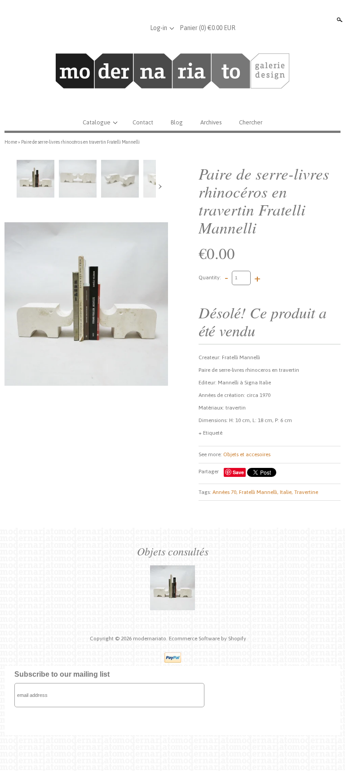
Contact (143, 122)
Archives (210, 122)
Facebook (107, 28)
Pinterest (137, 28)
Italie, (286, 492)
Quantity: (210, 277)
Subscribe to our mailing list (62, 674)
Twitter (122, 28)
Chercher (250, 122)
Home (10, 142)
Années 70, (225, 492)
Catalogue (97, 122)
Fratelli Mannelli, (259, 492)
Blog (177, 122)
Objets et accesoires (246, 454)
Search (338, 20)
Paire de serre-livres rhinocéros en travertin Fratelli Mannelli (80, 142)
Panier (207, 27)
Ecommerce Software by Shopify (207, 638)
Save (238, 472)
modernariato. (151, 638)
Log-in (158, 27)
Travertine (306, 492)
